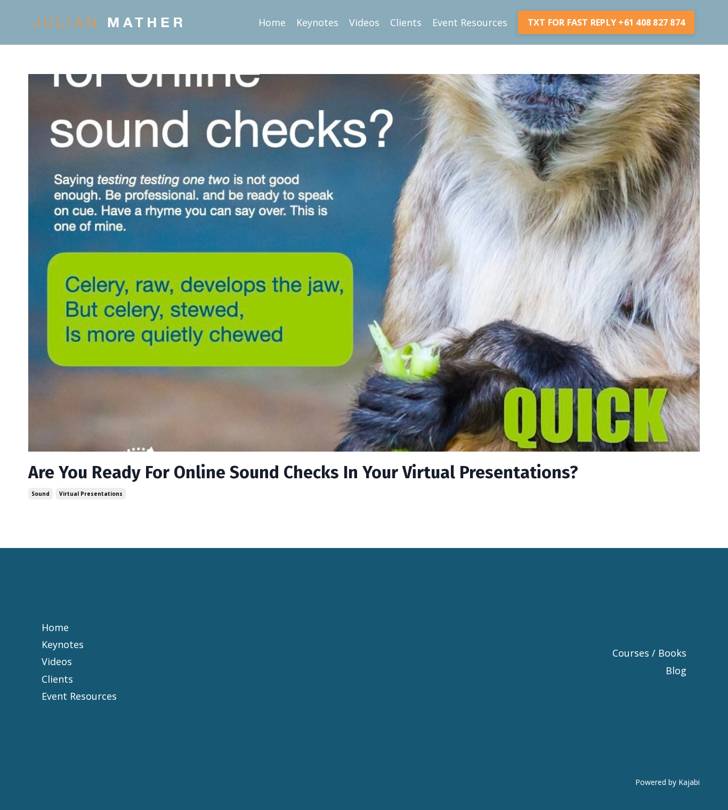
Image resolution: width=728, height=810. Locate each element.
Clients (406, 22)
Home (272, 22)
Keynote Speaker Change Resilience (364, 575)
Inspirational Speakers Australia (364, 747)
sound (40, 493)
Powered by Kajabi (667, 782)
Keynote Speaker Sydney (364, 609)
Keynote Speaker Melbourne (364, 627)
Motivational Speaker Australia (364, 696)
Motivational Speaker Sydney (364, 661)
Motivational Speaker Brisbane (364, 644)
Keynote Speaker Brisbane (364, 592)
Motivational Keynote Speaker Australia (364, 713)
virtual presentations (91, 493)
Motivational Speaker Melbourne (364, 679)
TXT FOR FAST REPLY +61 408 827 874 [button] (606, 22)
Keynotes (317, 22)
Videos (364, 22)
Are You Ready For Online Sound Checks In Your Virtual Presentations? (303, 472)
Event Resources (469, 22)
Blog (676, 670)
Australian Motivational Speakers (364, 730)
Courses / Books (649, 653)
